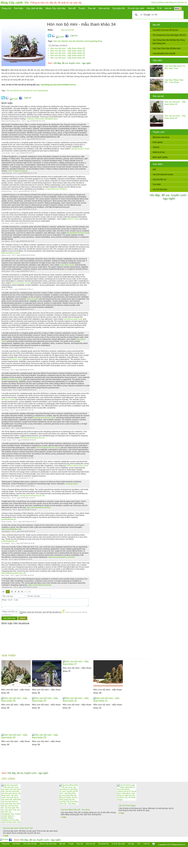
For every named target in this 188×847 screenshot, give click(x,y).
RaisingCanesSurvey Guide (44, 418)
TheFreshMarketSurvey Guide (48, 448)
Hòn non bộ (158, 96)
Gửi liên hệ (182, 2)
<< (3, 592)
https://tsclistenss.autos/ (10, 253)
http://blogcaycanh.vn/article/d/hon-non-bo (58, 85)
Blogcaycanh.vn (178, 844)
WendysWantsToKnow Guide (78, 233)
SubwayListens (72, 484)
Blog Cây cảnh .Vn (15, 2)
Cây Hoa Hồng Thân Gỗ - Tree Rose (174, 81)
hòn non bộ (58, 41)
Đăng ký (154, 2)
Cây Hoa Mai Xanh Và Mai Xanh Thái (174, 67)
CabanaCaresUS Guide (79, 149)
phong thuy (97, 41)
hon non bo (85, 41)
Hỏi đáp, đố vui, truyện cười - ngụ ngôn (169, 197)
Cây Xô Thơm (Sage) (127, 806)
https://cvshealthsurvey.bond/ (39, 585)
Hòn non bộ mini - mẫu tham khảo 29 (67, 53)
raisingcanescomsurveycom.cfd (32, 496)
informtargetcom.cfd (9, 541)
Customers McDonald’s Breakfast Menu (42, 119)
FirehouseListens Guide (20, 283)
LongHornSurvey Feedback (56, 189)
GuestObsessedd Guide (73, 319)
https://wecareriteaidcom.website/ (61, 557)
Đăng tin (173, 2)
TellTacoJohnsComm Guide (77, 466)
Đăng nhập (163, 2)
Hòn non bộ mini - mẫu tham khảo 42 (175, 117)
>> (29, 592)
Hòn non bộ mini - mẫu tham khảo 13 (67, 50)
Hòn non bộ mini (67, 30)
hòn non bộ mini (72, 41)
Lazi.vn (73, 35)
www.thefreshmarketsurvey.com (32, 438)
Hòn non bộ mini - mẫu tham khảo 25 (67, 58)
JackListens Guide (67, 265)
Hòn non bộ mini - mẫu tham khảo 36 (67, 48)
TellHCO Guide (73, 219)
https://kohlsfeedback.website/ (39, 507)
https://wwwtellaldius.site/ (11, 529)
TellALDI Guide (32, 299)
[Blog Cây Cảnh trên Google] (59, 37)
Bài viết (156, 24)
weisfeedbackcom (8, 519)
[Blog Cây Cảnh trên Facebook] (67, 37)
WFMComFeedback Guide (12, 379)
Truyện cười (158, 132)
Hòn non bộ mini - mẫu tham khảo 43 (175, 103)
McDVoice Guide (15, 359)
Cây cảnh (157, 60)
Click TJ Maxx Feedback (17, 171)
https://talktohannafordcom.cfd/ (13, 573)
